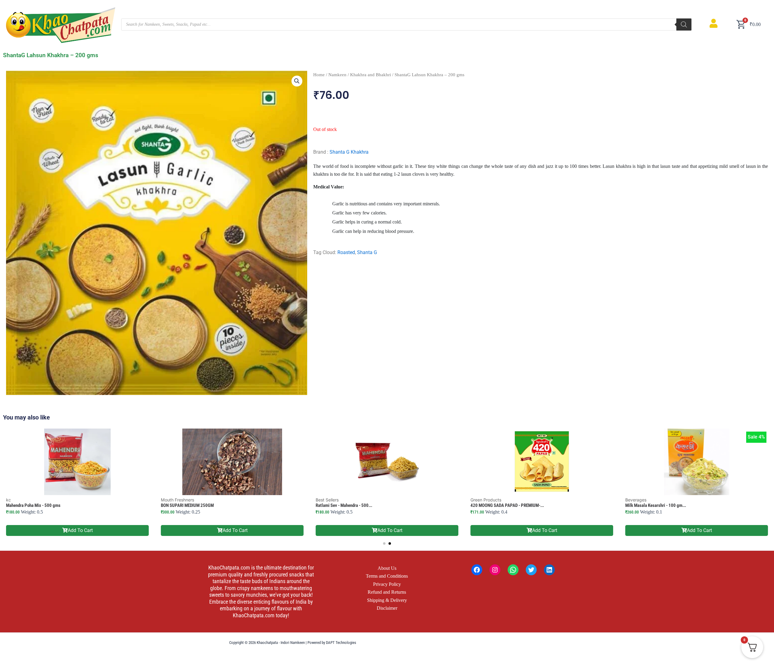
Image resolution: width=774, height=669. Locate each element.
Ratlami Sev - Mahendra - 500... (344, 505)
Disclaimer (387, 608)
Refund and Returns (387, 592)
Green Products (485, 499)
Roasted (346, 252)
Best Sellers (327, 499)
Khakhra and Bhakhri (370, 74)
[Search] (683, 24)
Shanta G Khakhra (349, 152)
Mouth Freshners (177, 499)
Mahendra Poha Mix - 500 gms (33, 505)
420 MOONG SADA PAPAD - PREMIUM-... (507, 505)
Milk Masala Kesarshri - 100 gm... (655, 505)
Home (319, 74)
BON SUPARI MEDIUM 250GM (187, 505)
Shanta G (367, 252)
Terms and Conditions (387, 576)
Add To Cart (80, 530)
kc (8, 499)
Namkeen (337, 74)
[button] (296, 81)
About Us (387, 568)
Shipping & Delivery (387, 600)
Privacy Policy (387, 584)
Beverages (635, 499)
